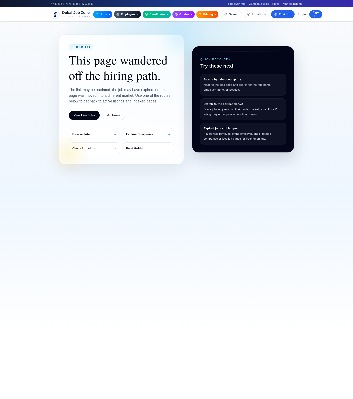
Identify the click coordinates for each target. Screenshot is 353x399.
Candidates (159, 14)
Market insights (292, 3)
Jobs (105, 14)
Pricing (209, 14)
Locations (259, 14)
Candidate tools (259, 3)
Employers (130, 14)
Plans (275, 3)
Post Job (285, 14)
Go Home (113, 115)
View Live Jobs (84, 115)
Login (302, 14)
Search (234, 14)
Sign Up (316, 14)
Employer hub (237, 3)
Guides (185, 14)
